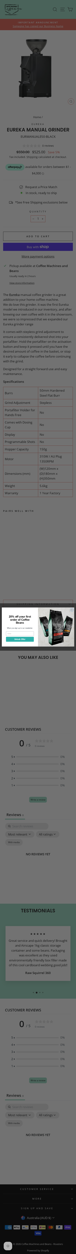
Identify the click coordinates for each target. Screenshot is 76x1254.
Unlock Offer (19, 639)
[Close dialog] (71, 609)
